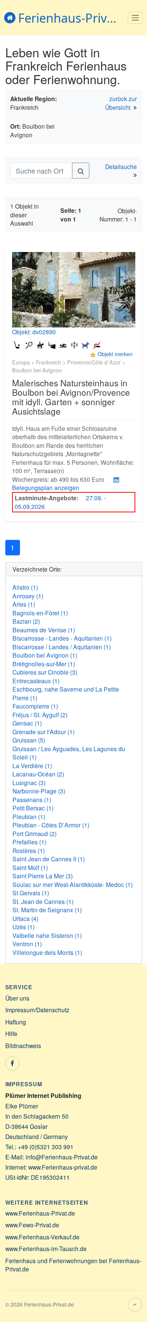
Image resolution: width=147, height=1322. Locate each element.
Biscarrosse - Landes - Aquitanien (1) (62, 638)
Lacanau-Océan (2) (38, 774)
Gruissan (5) (28, 740)
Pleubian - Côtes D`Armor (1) (50, 825)
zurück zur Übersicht (121, 102)
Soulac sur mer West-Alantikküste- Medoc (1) (72, 884)
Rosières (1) (28, 850)
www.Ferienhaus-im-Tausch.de (46, 1248)
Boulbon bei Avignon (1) (44, 655)
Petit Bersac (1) (33, 808)
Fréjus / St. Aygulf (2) (39, 714)
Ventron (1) (27, 943)
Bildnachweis (23, 1045)
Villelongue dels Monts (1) (47, 952)
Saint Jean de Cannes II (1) (48, 859)
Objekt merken (115, 354)
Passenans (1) (31, 799)
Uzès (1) (23, 926)
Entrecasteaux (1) (36, 680)
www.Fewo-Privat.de (32, 1225)
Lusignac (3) (29, 782)
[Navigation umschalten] (135, 18)
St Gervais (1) (30, 893)
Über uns (17, 998)
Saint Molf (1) (30, 867)
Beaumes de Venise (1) (43, 630)
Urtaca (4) (25, 918)
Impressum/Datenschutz (37, 1009)
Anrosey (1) (27, 596)
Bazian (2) (26, 621)
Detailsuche (121, 166)
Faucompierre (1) (35, 706)
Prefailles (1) (29, 842)
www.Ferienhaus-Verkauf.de (42, 1237)
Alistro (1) (25, 587)
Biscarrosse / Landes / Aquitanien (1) (61, 647)
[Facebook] (12, 1063)
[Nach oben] (135, 1304)
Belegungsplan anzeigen (45, 487)
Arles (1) (23, 604)
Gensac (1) (27, 723)
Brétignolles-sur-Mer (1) (43, 663)
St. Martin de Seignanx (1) (47, 909)
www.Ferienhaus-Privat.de (40, 1213)
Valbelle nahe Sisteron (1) (47, 935)
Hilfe (11, 1033)
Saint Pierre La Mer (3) (42, 876)
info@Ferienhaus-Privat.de (62, 1157)
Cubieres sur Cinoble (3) (44, 672)
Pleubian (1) (28, 816)
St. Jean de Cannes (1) (43, 901)
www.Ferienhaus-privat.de (62, 1167)
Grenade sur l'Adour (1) (43, 731)
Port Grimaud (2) (34, 833)
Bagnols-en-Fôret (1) (40, 613)
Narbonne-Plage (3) (38, 791)
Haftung (15, 1022)
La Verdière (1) (32, 765)
